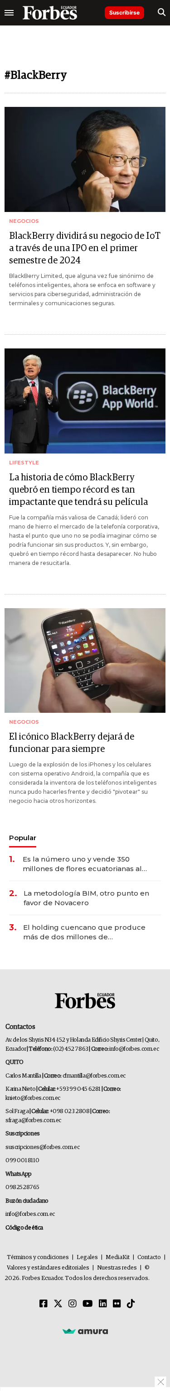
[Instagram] (72, 1304)
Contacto (149, 1257)
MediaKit (118, 1257)
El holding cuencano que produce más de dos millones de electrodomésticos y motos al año (84, 932)
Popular (22, 837)
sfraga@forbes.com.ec (33, 1121)
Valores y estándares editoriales (48, 1268)
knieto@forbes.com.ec (32, 1098)
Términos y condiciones (38, 1257)
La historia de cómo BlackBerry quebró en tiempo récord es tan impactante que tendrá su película (78, 490)
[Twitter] (58, 1304)
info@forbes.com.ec (134, 1049)
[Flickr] (117, 1304)
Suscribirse (124, 12)
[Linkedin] (103, 1304)
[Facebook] (43, 1304)
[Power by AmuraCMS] (85, 1331)
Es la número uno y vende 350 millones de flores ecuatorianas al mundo (82, 864)
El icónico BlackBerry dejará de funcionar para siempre (71, 743)
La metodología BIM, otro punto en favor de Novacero (86, 898)
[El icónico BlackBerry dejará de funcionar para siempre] (85, 660)
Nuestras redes (117, 1268)
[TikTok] (131, 1304)
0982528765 (22, 1187)
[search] (161, 13)
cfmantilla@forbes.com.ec (94, 1076)
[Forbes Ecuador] (50, 13)
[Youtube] (88, 1304)
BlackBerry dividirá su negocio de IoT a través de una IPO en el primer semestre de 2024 (84, 248)
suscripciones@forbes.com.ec (42, 1147)
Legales (87, 1257)
